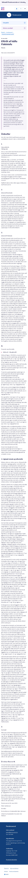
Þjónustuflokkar (14, 868)
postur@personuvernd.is (12, 832)
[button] (16, 8)
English (7, 874)
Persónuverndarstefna (13, 871)
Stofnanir (6, 871)
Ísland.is (6, 868)
